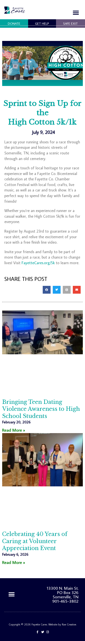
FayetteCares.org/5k (38, 262)
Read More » (13, 430)
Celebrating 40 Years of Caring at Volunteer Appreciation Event (34, 541)
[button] (76, 13)
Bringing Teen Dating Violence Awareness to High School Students (41, 409)
